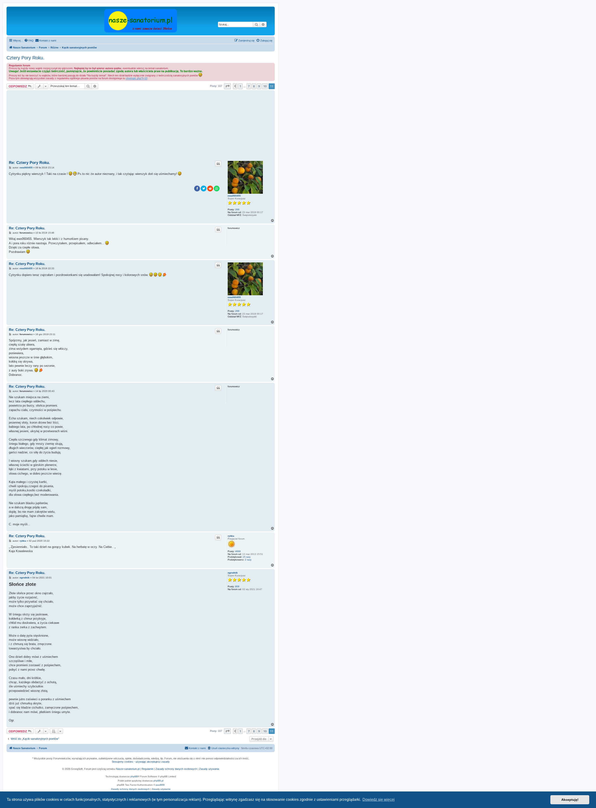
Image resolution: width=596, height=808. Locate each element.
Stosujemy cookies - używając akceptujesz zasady (141, 761)
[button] (227, 86)
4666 (238, 551)
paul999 (160, 785)
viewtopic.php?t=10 (136, 78)
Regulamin (147, 768)
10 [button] (265, 86)
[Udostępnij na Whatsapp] (217, 188)
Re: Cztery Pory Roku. (29, 162)
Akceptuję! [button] (570, 799)
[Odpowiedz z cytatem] (218, 163)
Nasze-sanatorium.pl (127, 768)
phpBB (134, 776)
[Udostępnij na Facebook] (197, 188)
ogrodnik (233, 572)
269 (237, 209)
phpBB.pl (158, 780)
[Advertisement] (148, 126)
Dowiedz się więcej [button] (378, 799)
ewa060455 (234, 195)
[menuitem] (29, 40)
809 (237, 586)
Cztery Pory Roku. (25, 57)
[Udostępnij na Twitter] (204, 188)
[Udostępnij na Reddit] (210, 188)
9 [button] (259, 86)
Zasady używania (209, 768)
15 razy (247, 557)
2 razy (248, 559)
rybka (231, 536)
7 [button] (249, 86)
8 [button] (254, 86)
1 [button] (240, 86)
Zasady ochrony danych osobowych (176, 768)
